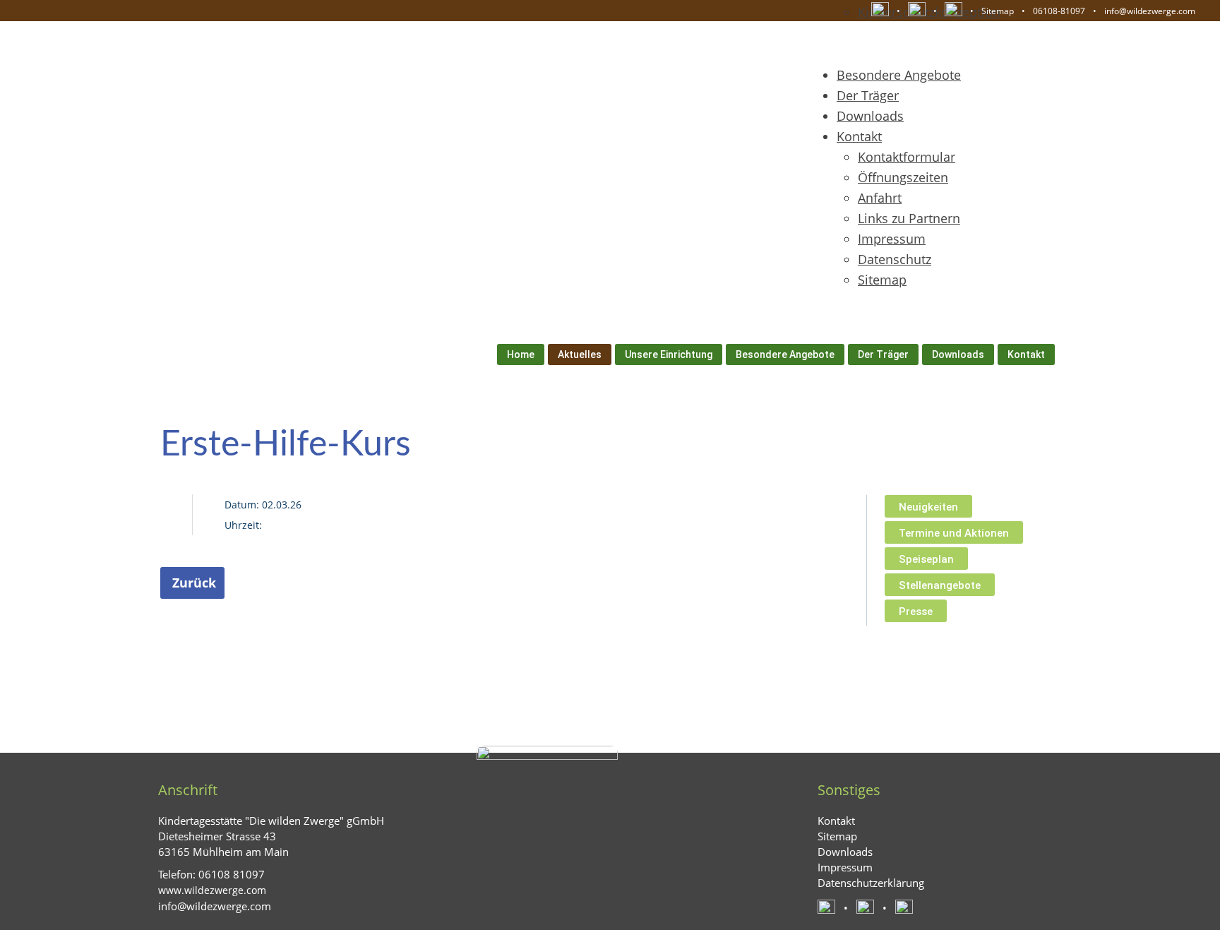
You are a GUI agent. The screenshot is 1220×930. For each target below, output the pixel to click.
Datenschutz (894, 259)
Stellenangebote (940, 585)
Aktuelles (580, 354)
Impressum (892, 238)
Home (520, 354)
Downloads (870, 115)
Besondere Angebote (899, 74)
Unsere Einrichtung (668, 354)
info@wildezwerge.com (1149, 11)
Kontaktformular (906, 156)
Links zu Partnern (909, 218)
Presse (916, 611)
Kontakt (859, 136)
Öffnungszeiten (903, 177)
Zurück (194, 582)
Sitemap (997, 11)
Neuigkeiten (928, 507)
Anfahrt (880, 197)
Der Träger (868, 95)
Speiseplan (926, 559)
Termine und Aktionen (954, 533)
